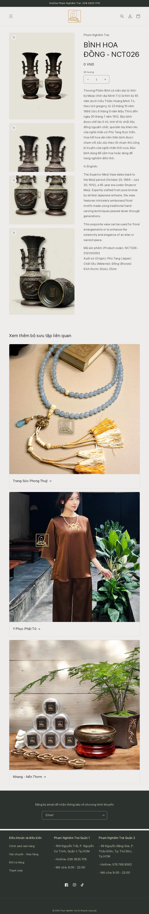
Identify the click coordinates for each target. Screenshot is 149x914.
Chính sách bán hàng (22, 846)
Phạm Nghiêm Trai (69, 910)
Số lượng (89, 72)
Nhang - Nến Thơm (27, 777)
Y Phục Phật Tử (25, 629)
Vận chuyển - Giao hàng (23, 854)
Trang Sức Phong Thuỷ (30, 481)
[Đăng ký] (103, 815)
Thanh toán (16, 871)
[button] (11, 16)
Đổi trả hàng (16, 862)
